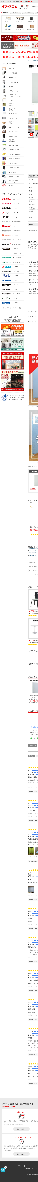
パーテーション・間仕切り (13, 109)
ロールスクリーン (28, 12)
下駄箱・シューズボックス (13, 91)
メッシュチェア (15, 12)
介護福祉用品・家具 (14, 149)
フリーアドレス (20, 21)
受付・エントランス (32, 29)
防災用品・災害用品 (14, 177)
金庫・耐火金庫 (13, 118)
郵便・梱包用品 (13, 163)
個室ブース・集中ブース (12, 104)
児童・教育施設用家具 (14, 154)
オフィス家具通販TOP (17, 1166)
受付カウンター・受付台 (13, 122)
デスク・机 (8, 21)
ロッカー (11, 86)
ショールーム (28, 1166)
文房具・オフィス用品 (14, 158)
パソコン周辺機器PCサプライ (13, 181)
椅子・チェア (7, 29)
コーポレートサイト (30, 1168)
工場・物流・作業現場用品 (12, 140)
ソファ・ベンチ (20, 29)
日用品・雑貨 (12, 172)
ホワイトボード (13, 113)
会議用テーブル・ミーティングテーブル (14, 95)
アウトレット (12, 186)
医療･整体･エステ (13, 145)
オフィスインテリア (14, 131)
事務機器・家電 (13, 136)
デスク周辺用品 (32, 21)
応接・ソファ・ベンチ (14, 127)
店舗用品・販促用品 (14, 167)
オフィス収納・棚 (13, 82)
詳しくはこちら (21, 1129)
